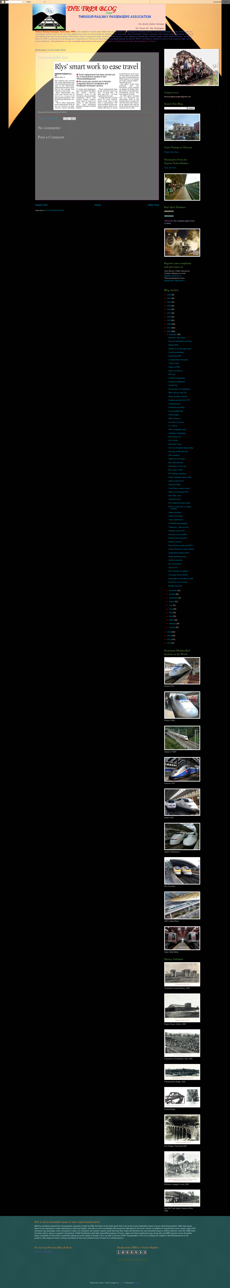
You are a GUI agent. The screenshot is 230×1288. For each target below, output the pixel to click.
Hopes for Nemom (175, 371)
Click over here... (170, 168)
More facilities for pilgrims (178, 571)
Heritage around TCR (177, 531)
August (172, 602)
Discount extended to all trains (180, 341)
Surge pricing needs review (179, 553)
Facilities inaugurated (177, 378)
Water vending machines (178, 396)
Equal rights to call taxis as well (181, 579)
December (173, 334)
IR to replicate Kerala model (179, 503)
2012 (169, 643)
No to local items (175, 564)
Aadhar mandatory (176, 560)
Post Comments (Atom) (55, 210)
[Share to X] (69, 118)
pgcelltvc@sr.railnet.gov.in (174, 281)
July (171, 605)
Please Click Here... (172, 152)
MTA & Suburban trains (177, 429)
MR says (172, 374)
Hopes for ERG (174, 367)
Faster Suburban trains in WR (180, 477)
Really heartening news (177, 557)
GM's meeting (174, 455)
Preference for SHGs (177, 407)
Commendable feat (176, 411)
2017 (169, 328)
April (171, 616)
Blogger (137, 1283)
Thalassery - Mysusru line (178, 527)
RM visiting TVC (175, 437)
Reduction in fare (175, 444)
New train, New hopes (177, 338)
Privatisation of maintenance (179, 389)
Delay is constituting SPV (178, 492)
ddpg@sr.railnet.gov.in (172, 276)
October (172, 594)
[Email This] (64, 118)
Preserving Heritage (176, 352)
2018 (169, 324)
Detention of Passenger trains (180, 349)
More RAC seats (175, 496)
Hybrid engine (174, 415)
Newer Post (41, 205)
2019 (169, 320)
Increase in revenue (176, 422)
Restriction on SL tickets (178, 582)
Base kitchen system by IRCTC (181, 545)
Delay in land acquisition (178, 538)
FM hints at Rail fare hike (178, 452)
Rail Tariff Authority (176, 463)
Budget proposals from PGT (179, 400)
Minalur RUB (173, 345)
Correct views (174, 363)
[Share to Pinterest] (74, 118)
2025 (169, 298)
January (172, 627)
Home (97, 205)
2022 (169, 309)
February (172, 624)
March (171, 620)
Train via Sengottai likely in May (181, 448)
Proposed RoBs (175, 485)
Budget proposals (175, 586)
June (171, 609)
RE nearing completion (177, 474)
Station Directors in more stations (181, 549)
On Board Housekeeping (178, 523)
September (173, 598)
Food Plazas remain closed (179, 488)
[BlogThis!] (67, 118)
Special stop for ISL (176, 481)
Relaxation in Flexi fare (177, 466)
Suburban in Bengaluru (177, 433)
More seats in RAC (176, 470)
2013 (169, 639)
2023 (169, 306)
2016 (169, 331)
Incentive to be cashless (178, 534)
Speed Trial (173, 385)
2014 (169, 636)
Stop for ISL (173, 568)
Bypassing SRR (175, 356)
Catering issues (174, 404)
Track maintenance (176, 520)
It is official (173, 426)
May (171, 613)
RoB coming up (174, 418)
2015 (169, 632)
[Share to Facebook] (72, 118)
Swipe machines (175, 512)
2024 (169, 302)
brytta (121, 1283)
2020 (169, 317)
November (173, 591)
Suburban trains (175, 499)
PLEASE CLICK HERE (43, 1252)
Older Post (153, 205)
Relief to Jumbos (175, 542)
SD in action (173, 441)
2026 (169, 295)
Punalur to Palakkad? (177, 382)
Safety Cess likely (176, 516)
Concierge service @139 (178, 575)
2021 (169, 313)
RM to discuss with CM (177, 393)
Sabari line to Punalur (177, 459)
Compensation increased (178, 360)
